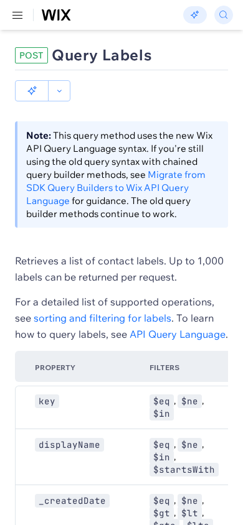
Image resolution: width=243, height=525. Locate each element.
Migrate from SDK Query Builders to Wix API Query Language (116, 188)
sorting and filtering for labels (102, 318)
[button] (32, 91)
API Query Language (178, 334)
